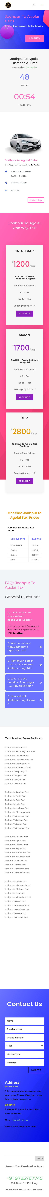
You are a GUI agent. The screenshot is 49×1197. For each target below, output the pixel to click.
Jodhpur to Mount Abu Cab (18, 852)
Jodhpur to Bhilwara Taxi (16, 889)
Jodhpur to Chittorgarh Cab (18, 812)
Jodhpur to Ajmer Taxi (15, 841)
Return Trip (36, 200)
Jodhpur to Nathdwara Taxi (18, 767)
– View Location (30, 67)
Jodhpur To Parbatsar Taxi (17, 873)
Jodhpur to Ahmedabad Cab (18, 897)
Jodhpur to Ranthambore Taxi (19, 759)
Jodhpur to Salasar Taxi (16, 747)
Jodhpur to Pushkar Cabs (17, 755)
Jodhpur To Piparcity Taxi (17, 771)
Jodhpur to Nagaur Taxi (16, 881)
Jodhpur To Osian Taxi (15, 913)
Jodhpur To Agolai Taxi (15, 775)
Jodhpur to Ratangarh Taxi (17, 763)
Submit (36, 1069)
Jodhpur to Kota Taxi (15, 804)
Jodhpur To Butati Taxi (15, 824)
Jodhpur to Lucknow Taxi (17, 808)
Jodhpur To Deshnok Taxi (17, 909)
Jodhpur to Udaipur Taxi (16, 836)
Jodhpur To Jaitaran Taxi (16, 861)
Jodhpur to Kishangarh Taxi (18, 885)
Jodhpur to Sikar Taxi (15, 893)
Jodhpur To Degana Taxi (16, 820)
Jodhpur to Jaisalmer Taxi (17, 792)
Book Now (34, 38)
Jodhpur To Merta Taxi (15, 783)
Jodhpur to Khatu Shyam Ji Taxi (20, 751)
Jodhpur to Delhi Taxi (15, 796)
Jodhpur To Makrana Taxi (17, 869)
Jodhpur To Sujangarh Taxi (17, 905)
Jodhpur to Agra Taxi (14, 800)
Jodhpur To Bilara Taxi (15, 865)
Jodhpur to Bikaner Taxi (16, 845)
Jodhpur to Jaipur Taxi (15, 849)
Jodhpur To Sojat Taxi (15, 779)
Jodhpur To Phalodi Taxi (16, 917)
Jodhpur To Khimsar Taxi (16, 816)
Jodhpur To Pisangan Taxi (17, 828)
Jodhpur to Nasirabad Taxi (17, 857)
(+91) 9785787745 (20, 1120)
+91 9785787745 (24, 1178)
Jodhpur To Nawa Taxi (15, 901)
